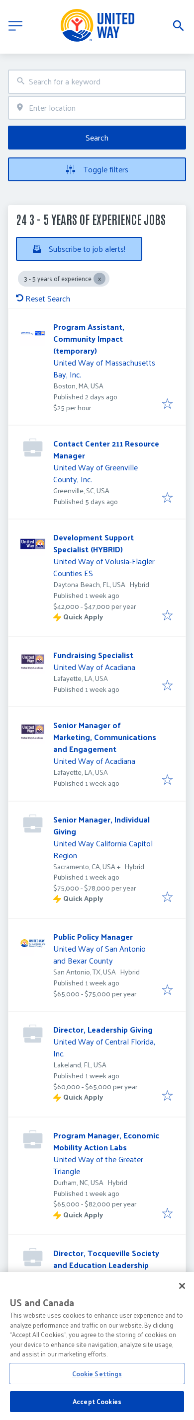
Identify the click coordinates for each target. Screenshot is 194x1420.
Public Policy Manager (93, 936)
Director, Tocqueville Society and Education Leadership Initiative (106, 1265)
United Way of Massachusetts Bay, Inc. (104, 368)
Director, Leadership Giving (103, 1029)
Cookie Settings (97, 1373)
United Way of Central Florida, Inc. (104, 1047)
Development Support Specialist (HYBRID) (93, 543)
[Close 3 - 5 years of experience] (99, 279)
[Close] (182, 1286)
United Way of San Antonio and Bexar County (99, 954)
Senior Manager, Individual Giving (101, 825)
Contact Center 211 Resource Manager (106, 449)
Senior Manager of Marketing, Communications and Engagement (104, 737)
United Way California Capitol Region (103, 849)
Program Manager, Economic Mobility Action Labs (106, 1141)
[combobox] (97, 82)
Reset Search (47, 298)
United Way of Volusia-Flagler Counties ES (104, 567)
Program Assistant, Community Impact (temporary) (88, 338)
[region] (97, 1346)
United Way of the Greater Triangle (98, 1165)
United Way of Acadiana (94, 667)
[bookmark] (167, 404)
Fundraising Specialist (93, 655)
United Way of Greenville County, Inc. (95, 473)
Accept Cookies (97, 1401)
